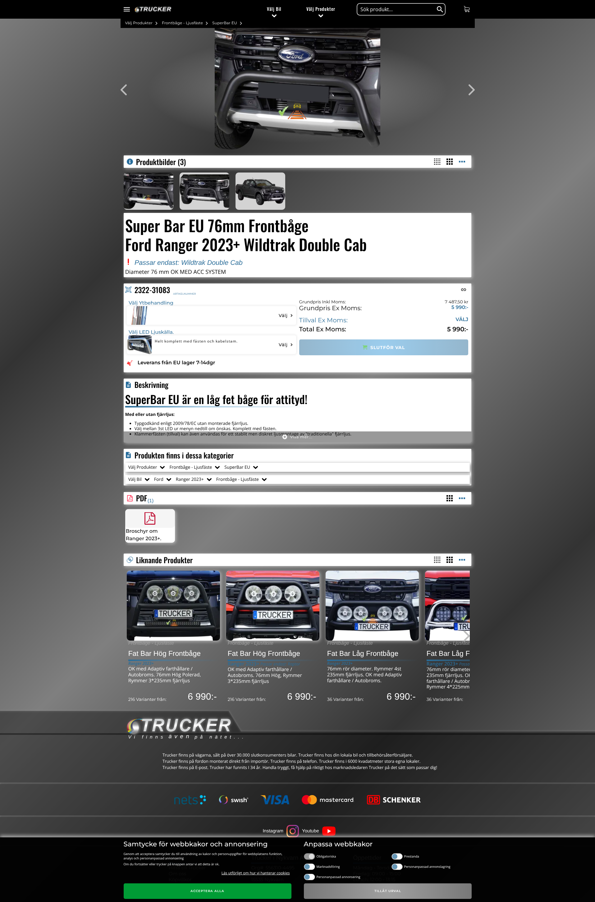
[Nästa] (467, 90)
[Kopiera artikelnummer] (128, 290)
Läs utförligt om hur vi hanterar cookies (256, 873)
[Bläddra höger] (462, 636)
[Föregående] (128, 90)
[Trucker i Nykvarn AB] (153, 9)
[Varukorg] (467, 9)
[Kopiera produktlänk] (463, 290)
